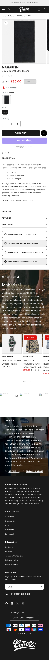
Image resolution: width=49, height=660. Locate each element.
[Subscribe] (41, 587)
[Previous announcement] (5, 3)
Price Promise (11, 564)
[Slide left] (19, 382)
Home (4, 16)
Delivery (9, 547)
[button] (3, 9)
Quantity (5, 119)
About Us (9, 517)
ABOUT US (13, 471)
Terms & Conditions (14, 556)
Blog (7, 525)
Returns (8, 551)
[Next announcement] (44, 3)
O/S (5, 113)
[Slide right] (30, 382)
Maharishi (11, 16)
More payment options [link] (24, 147)
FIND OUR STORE (34, 471)
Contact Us (10, 521)
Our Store (9, 530)
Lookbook (9, 534)
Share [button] (6, 153)
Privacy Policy (11, 560)
